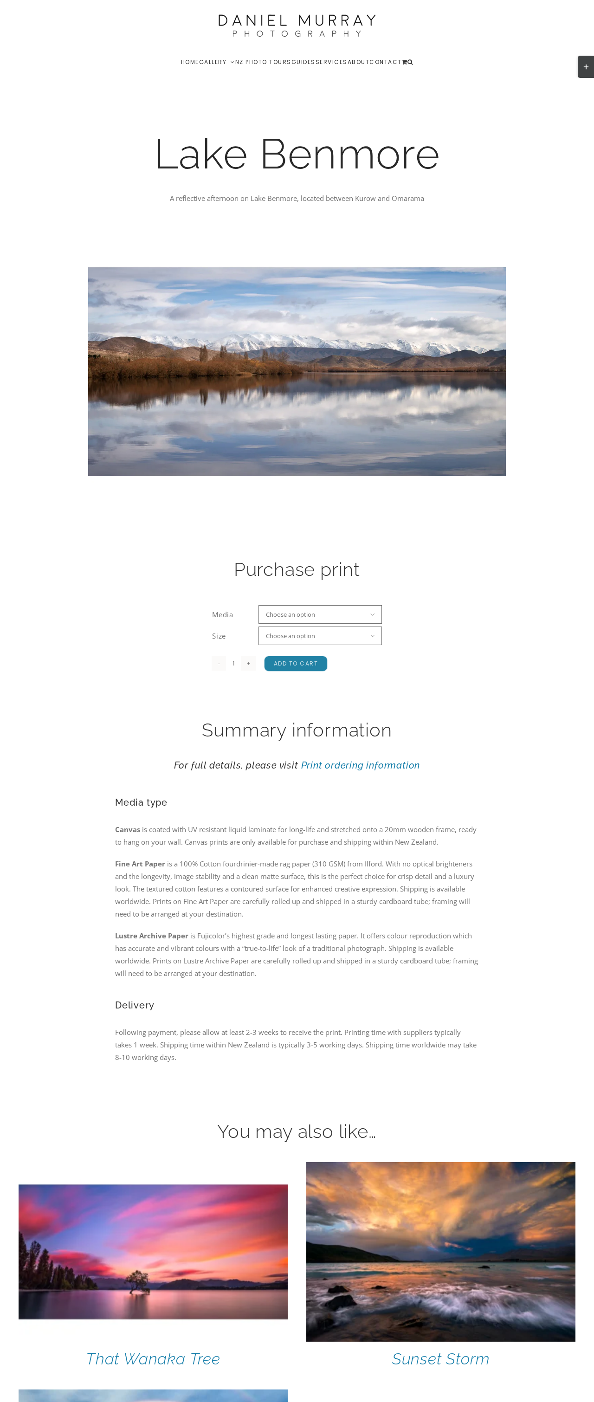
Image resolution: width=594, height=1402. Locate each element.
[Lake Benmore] (297, 372)
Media (222, 614)
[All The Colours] (153, 1395)
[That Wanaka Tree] (153, 1168)
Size (219, 635)
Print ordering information (360, 765)
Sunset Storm (441, 1359)
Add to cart (296, 663)
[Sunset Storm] (440, 1168)
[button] (410, 61)
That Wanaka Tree (153, 1359)
